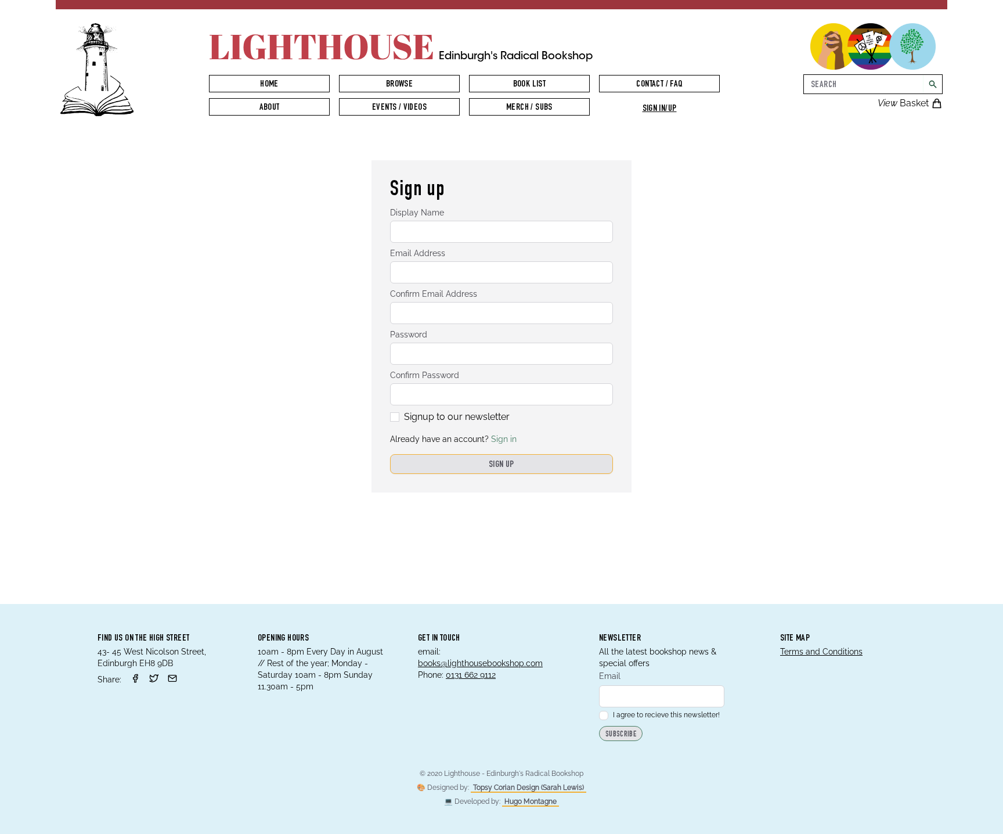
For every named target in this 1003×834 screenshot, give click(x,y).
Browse (399, 84)
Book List (529, 84)
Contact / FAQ (659, 84)
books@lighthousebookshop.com (480, 663)
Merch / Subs (529, 108)
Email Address (417, 253)
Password (408, 334)
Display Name (417, 212)
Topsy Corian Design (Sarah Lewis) (528, 787)
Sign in (504, 439)
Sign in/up (660, 109)
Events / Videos (399, 108)
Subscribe (620, 735)
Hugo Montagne (530, 801)
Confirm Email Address (433, 294)
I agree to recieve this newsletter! (666, 715)
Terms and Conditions (821, 651)
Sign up (501, 465)
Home (269, 84)
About (269, 108)
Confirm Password (424, 375)
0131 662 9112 (471, 675)
